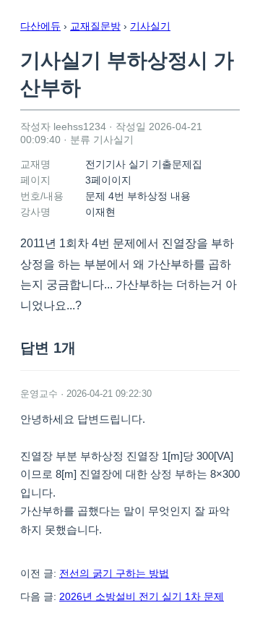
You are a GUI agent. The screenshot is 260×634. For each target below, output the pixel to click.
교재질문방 (95, 26)
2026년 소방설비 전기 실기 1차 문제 (141, 596)
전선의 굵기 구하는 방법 (114, 573)
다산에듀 (40, 26)
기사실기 (150, 26)
